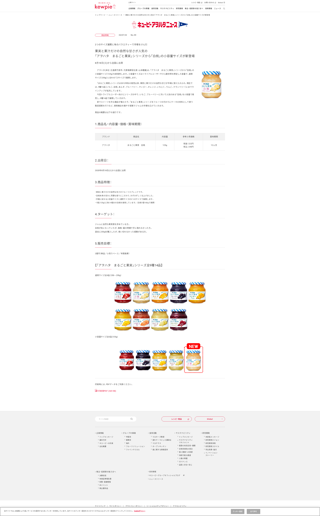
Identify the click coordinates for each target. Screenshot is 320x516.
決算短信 (103, 475)
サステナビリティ (167, 8)
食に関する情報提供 (160, 450)
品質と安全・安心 (185, 465)
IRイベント (104, 485)
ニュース (217, 8)
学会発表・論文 (211, 450)
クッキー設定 (238, 511)
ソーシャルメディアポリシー (157, 506)
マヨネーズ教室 (158, 437)
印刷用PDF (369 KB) (107, 391)
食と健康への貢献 (186, 452)
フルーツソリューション (135, 446)
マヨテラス (156, 443)
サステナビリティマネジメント (186, 441)
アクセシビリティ (180, 506)
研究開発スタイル (212, 446)
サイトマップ (100, 506)
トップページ (100, 15)
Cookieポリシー (139, 511)
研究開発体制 (211, 443)
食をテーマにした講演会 (161, 440)
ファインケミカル (133, 450)
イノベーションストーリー (212, 454)
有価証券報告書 (106, 479)
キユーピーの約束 (106, 443)
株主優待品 (104, 488)
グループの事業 (143, 8)
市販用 (128, 437)
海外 (128, 443)
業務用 (128, 440)
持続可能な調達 (185, 455)
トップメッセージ (106, 437)
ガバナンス (183, 462)
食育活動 (154, 8)
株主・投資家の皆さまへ (194, 8)
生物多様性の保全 (186, 449)
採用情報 (208, 8)
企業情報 (131, 8)
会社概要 (103, 446)
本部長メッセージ (212, 437)
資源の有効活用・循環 (187, 446)
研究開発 (179, 8)
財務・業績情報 (105, 482)
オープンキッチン (159, 446)
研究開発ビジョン (212, 440)
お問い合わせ (210, 3)
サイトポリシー (115, 506)
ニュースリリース (115, 15)
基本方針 (103, 440)
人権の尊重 (183, 458)
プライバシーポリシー (134, 506)
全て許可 (253, 511)
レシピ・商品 (196, 3)
